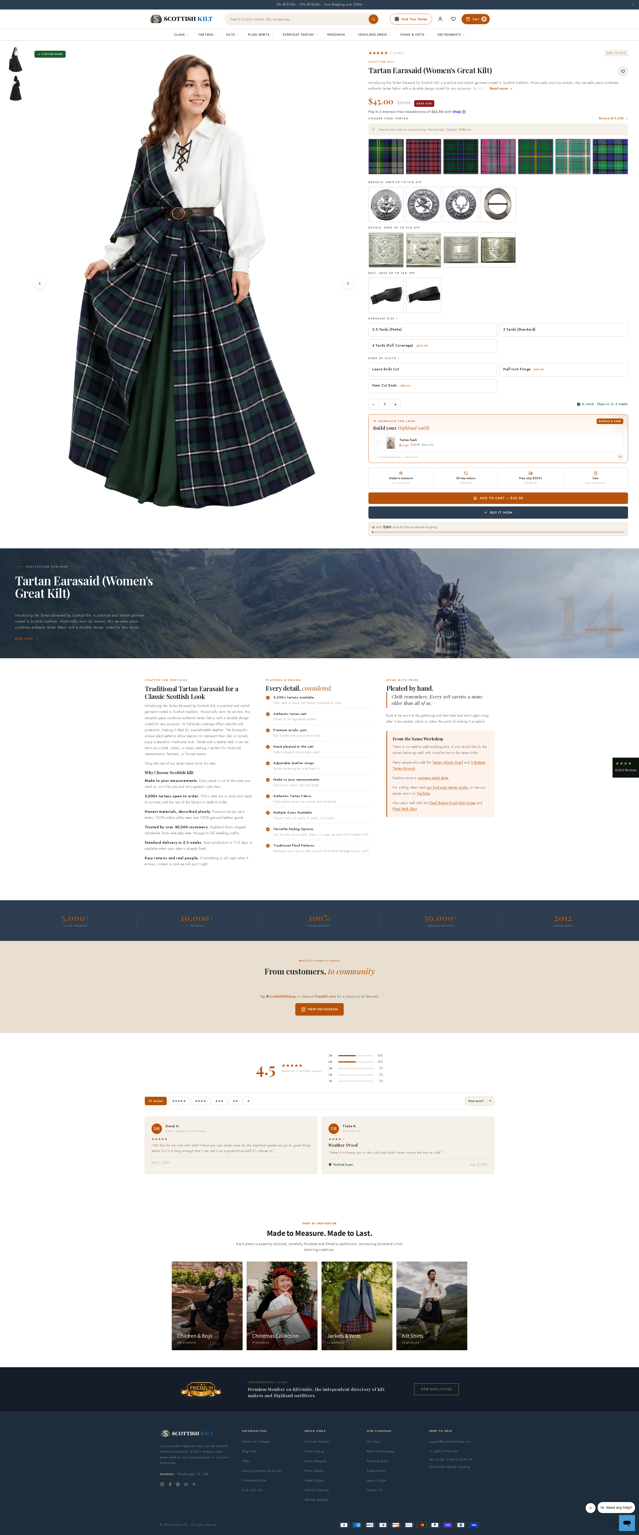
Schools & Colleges (256, 1441)
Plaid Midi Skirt (405, 808)
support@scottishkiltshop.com (450, 1441)
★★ (235, 1101)
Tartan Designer (316, 1461)
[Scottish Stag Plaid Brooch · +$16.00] (461, 204)
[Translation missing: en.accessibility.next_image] (348, 283)
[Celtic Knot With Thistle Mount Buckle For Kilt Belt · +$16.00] (423, 250)
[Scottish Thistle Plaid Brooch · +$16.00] (386, 204)
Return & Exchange (380, 1451)
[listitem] (15, 60)
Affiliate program (317, 1499)
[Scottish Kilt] (181, 19)
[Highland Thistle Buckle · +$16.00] (461, 250)
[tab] (192, 515)
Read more (24, 639)
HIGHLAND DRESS (372, 34)
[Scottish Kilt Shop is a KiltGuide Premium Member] (200, 1389)
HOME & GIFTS (412, 34)
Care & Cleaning (317, 1490)
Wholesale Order (254, 1480)
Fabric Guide (376, 1480)
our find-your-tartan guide (447, 787)
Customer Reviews (317, 1441)
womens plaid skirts (433, 777)
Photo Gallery (314, 1470)
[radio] (386, 156)
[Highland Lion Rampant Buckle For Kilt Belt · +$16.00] (386, 250)
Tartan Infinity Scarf (447, 762)
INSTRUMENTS (449, 34)
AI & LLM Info (252, 1490)
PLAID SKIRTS (259, 34)
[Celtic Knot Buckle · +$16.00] (498, 250)
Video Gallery (314, 1480)
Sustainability (376, 1470)
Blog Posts (249, 1451)
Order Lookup (314, 1451)
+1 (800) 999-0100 (443, 1451)
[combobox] (498, 129)
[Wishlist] (453, 19)
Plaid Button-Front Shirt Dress (452, 802)
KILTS (230, 34)
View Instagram (323, 1009)
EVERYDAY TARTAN (298, 34)
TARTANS (205, 34)
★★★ (219, 1101)
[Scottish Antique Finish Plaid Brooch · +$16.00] (498, 204)
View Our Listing (436, 1389)
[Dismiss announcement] (633, 5)
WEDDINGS (336, 34)
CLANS (179, 34)
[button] (386, 52)
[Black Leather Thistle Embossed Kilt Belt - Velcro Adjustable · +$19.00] (423, 295)
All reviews (156, 1101)
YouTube (423, 793)
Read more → (501, 88)
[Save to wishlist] (623, 71)
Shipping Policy (378, 1461)
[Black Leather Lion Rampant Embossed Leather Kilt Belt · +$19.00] (386, 295)
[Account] (440, 19)
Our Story (373, 1441)
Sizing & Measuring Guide (261, 1470)
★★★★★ (179, 1101)
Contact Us (374, 1490)
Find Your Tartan (414, 19)
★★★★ (200, 1101)
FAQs (245, 1461)
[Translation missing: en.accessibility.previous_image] (39, 283)
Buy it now (501, 512)
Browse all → (613, 118)
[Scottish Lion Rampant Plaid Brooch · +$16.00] (423, 204)
